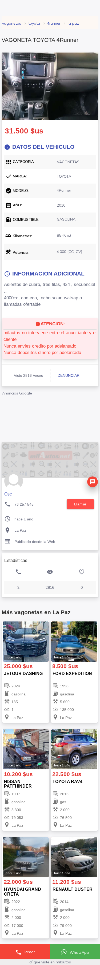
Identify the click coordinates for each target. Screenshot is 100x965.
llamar (80, 504)
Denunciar (68, 375)
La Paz (73, 23)
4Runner (54, 23)
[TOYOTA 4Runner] (50, 86)
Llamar (25, 952)
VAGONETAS (11, 23)
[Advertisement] (50, 417)
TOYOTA (34, 23)
